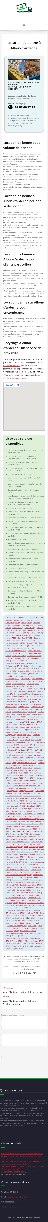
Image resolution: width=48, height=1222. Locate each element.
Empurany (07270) (25, 689)
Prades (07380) (17, 775)
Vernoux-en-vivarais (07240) (22, 938)
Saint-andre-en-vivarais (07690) (23, 798)
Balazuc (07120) (21, 635)
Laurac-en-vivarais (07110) (15, 732)
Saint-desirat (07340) (19, 816)
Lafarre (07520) (36, 722)
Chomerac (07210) (24, 671)
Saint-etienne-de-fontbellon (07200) (20, 821)
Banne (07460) (34, 635)
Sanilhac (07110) (32, 913)
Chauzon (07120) (18, 668)
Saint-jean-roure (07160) (21, 842)
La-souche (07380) (37, 707)
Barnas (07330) (11, 638)
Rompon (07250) (25, 788)
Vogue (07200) (17, 948)
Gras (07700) (21, 699)
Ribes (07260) (17, 780)
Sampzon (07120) (18, 913)
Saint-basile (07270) (34, 806)
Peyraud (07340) (11, 773)
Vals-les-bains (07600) (28, 931)
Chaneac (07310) (18, 661)
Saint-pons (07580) (31, 887)
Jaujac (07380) (23, 704)
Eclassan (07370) (11, 689)
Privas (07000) (30, 778)
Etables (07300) (39, 689)
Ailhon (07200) (23, 617)
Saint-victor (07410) (36, 905)
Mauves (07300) (18, 758)
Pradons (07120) (31, 775)
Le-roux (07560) (12, 740)
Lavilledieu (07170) (33, 732)
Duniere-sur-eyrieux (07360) (28, 686)
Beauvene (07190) (33, 640)
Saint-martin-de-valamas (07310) (32, 867)
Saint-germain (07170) (20, 834)
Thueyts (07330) (25, 923)
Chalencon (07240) (19, 656)
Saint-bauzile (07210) (13, 808)
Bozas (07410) (17, 653)
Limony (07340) (32, 747)
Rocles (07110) (34, 786)
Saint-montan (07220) (20, 880)
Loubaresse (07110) (13, 750)
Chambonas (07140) (34, 656)
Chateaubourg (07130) (14, 666)
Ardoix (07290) (30, 628)
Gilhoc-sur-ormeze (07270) (22, 696)
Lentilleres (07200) (12, 742)
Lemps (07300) (36, 740)
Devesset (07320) (33, 684)
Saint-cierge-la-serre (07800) (32, 808)
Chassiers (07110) (32, 663)
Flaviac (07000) (36, 691)
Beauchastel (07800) (25, 638)
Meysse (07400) (30, 760)
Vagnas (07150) (17, 928)
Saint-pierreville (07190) (14, 887)
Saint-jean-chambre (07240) (30, 836)
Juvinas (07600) (23, 707)
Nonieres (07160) (18, 765)
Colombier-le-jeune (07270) (28, 673)
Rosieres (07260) (39, 788)
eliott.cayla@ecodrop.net (14, 378)
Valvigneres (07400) (13, 933)
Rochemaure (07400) (13, 783)
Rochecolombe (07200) (32, 780)
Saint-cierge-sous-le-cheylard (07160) (19, 811)
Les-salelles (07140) (28, 745)
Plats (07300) (23, 773)
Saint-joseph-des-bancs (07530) (23, 844)
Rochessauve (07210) (20, 786)
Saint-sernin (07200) (27, 900)
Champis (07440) (28, 658)
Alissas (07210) (26, 623)
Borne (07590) (17, 648)
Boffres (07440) (17, 645)
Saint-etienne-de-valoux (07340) (17, 826)
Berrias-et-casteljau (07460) (15, 643)
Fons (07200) (10, 694)
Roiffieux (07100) (12, 788)
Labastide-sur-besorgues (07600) (24, 712)
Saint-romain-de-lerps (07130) (23, 895)
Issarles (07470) (11, 704)
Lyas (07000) (37, 750)
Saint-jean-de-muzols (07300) (16, 839)
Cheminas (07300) (32, 668)
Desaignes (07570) (18, 684)
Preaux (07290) (17, 778)
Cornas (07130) (32, 676)
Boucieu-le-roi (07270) (32, 648)
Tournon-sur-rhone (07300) (17, 926)
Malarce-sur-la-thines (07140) (16, 752)
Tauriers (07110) (33, 920)
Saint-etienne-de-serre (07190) (32, 824)
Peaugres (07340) (31, 770)
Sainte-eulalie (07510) (25, 910)
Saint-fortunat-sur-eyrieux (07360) (24, 829)
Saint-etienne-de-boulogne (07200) (31, 819)
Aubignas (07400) (36, 633)
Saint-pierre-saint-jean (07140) (31, 885)
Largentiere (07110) (31, 729)
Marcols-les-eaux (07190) (15, 755)
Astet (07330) (10, 633)
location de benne (11, 365)
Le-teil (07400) (25, 740)
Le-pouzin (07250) (37, 737)
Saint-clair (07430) (29, 814)
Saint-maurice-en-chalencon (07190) (19, 875)
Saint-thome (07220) (19, 905)
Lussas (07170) (26, 750)
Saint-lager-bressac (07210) (15, 857)
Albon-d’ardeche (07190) (29, 620)
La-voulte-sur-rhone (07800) (17, 709)
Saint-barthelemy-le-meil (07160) (24, 803)
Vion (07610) (16, 946)
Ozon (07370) (27, 768)
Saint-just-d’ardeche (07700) (33, 854)
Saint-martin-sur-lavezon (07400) (17, 870)
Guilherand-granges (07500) (31, 701)
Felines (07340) (24, 691)
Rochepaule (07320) (29, 783)
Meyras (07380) (18, 760)
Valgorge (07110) (31, 928)
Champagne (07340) (13, 658)
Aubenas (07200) (23, 633)
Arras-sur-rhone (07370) (21, 630)
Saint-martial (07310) (19, 864)
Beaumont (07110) (19, 640)
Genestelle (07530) (23, 694)
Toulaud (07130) (38, 923)
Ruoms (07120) (12, 791)
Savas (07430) (30, 915)
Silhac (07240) (31, 918)
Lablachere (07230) (19, 717)
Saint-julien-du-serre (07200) (17, 849)
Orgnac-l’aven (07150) (13, 768)
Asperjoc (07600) (37, 630)
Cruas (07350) (17, 681)
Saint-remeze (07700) (20, 892)
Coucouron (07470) (12, 679)
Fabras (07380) (12, 691)
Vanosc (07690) (26, 933)
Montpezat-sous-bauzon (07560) (24, 763)
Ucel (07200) (32, 926)
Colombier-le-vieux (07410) (15, 676)
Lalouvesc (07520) (12, 727)
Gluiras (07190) (38, 696)
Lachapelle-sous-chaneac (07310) (17, 722)
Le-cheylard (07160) (24, 735)
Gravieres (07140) (34, 699)
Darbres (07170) (29, 681)
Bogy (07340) (29, 645)
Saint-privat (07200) (24, 890)
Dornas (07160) (11, 686)
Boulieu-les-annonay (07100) (16, 651)
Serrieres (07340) (18, 918)
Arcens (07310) (17, 628)
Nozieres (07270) (32, 765)
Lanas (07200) (17, 729)
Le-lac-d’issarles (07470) (20, 737)
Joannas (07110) (35, 704)
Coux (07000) (26, 679)
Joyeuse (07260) (11, 707)
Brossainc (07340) (30, 653)
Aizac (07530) (34, 617)
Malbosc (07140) (34, 752)
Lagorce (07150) (11, 724)
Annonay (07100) (18, 625)
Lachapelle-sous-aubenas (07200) (24, 719)
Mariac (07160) (30, 755)
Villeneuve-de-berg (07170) (34, 941)
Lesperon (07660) (18, 747)
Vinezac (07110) (28, 943)
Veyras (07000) (17, 941)
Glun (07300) (11, 699)
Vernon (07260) (18, 936)
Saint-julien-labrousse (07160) (27, 852)
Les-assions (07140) (27, 742)
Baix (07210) (10, 635)
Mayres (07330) (31, 758)
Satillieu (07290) (18, 915)
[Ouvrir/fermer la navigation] (24, 24)
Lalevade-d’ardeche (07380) (28, 724)
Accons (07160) (11, 617)
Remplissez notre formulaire (13, 1171)
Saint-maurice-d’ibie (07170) (30, 872)
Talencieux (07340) (19, 920)
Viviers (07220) (28, 946)
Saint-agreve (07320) (26, 791)
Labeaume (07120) (27, 714)
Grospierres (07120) (13, 701)
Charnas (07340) (18, 663)
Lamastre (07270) (26, 727)
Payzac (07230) (17, 770)
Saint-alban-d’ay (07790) (27, 793)
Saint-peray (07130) (19, 882)
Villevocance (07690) (14, 943)
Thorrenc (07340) (12, 923)
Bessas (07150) (32, 643)
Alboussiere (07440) (13, 623)
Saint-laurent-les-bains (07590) (23, 859)
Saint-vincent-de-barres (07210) (17, 908)
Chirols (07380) (11, 671)
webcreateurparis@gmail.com (18, 1197)
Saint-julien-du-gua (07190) (34, 847)
